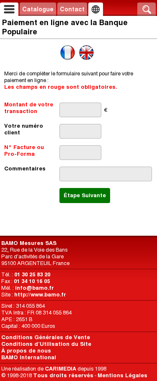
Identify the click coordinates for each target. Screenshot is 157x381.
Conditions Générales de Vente (45, 337)
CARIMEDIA (60, 369)
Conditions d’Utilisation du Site (46, 344)
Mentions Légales (122, 375)
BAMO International (28, 357)
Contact (72, 9)
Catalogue (38, 9)
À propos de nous (26, 351)
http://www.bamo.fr (40, 294)
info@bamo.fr (34, 288)
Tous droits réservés (63, 375)
